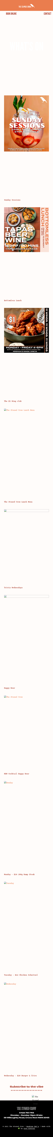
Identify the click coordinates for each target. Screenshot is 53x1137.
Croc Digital (29, 1128)
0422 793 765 (26, 1113)
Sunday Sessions (12, 200)
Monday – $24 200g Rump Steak (19, 875)
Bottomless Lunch (12, 301)
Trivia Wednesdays (13, 588)
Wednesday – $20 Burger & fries (20, 1076)
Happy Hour (9, 688)
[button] (3, 5)
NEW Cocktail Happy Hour (16, 774)
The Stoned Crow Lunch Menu (18, 502)
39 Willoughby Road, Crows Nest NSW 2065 (26, 1117)
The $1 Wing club (12, 401)
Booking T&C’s (32, 1126)
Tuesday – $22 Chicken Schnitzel (21, 975)
